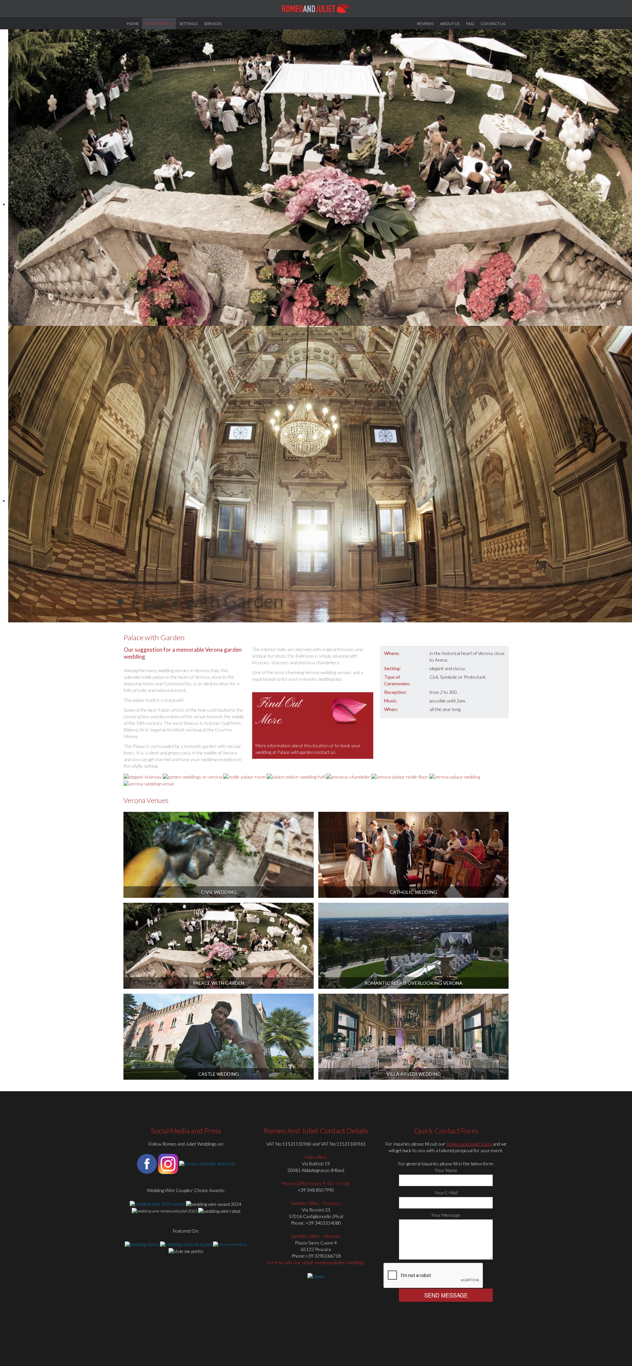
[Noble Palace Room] (244, 776)
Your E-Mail (446, 1192)
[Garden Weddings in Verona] (192, 776)
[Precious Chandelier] (348, 776)
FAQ (470, 23)
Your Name (446, 1170)
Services (213, 23)
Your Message (446, 1215)
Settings (188, 23)
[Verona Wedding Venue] (148, 783)
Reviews (425, 23)
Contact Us (493, 23)
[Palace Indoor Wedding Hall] (296, 776)
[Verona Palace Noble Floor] (399, 776)
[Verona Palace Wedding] (454, 776)
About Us (450, 23)
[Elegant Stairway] (142, 776)
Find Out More (278, 712)
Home (133, 23)
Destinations (159, 23)
